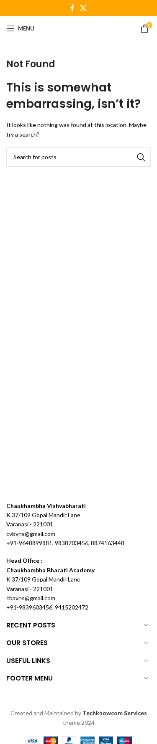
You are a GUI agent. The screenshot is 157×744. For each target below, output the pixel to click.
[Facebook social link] (72, 8)
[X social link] (83, 8)
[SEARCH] (141, 157)
